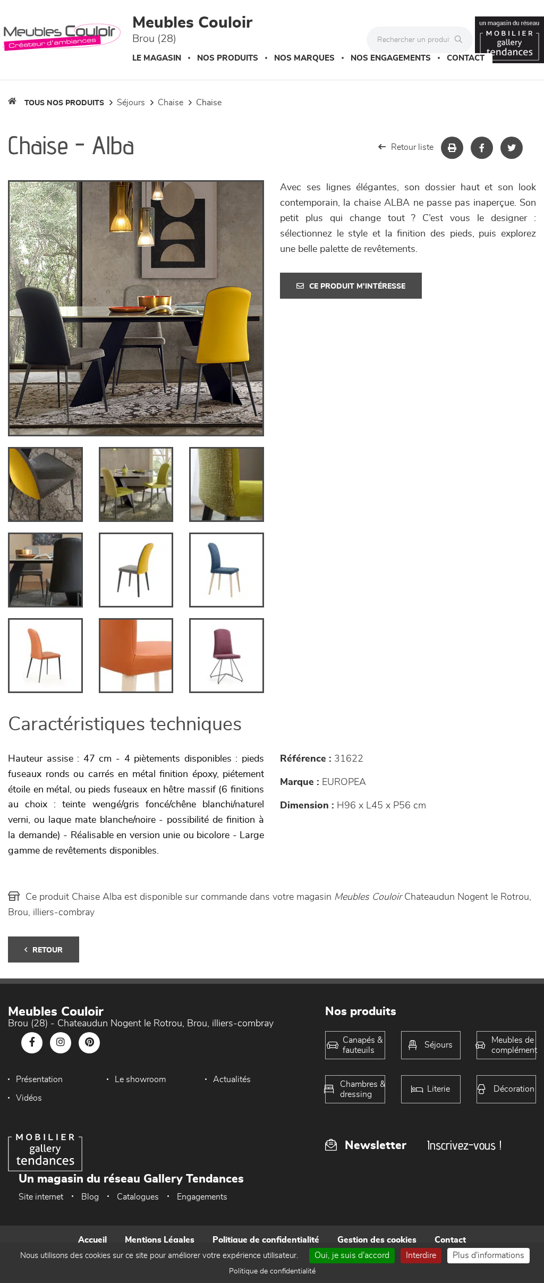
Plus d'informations (488, 1255)
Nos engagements (391, 58)
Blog (90, 1197)
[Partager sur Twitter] (511, 148)
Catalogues (138, 1197)
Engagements (202, 1197)
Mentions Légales (159, 1240)
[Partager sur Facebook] (482, 148)
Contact (465, 58)
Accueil (92, 1240)
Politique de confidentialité (265, 1240)
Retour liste (412, 147)
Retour (47, 950)
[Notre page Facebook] (31, 1042)
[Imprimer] (452, 148)
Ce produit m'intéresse (357, 286)
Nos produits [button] (227, 58)
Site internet (41, 1197)
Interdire (421, 1255)
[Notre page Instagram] (60, 1042)
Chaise (170, 102)
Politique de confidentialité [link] (272, 1271)
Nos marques (304, 58)
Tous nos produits (64, 103)
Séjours (131, 102)
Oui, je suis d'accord (351, 1255)
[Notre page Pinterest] (89, 1042)
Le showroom (140, 1079)
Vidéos (29, 1098)
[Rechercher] (461, 40)
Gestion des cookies (376, 1240)
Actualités (232, 1079)
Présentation (39, 1079)
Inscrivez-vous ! (464, 1145)
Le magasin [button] (156, 58)
